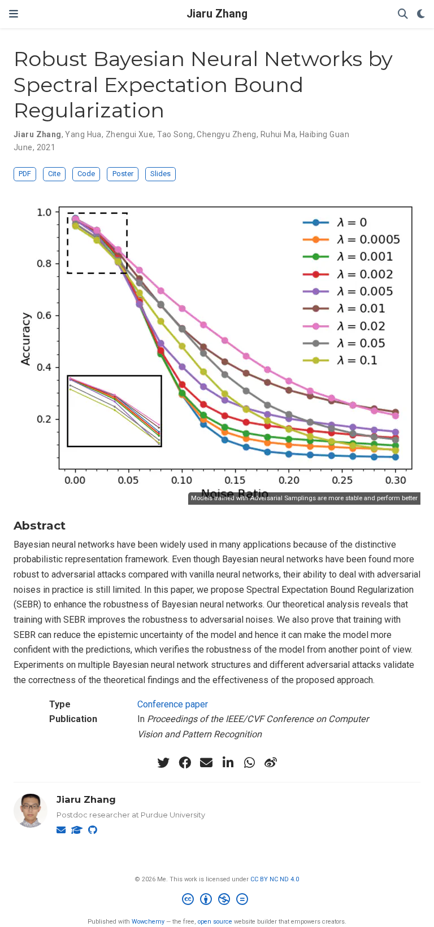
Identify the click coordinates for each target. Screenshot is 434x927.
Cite (54, 173)
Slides (160, 173)
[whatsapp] (249, 762)
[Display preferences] (421, 14)
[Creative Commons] (217, 901)
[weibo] (270, 762)
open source (215, 921)
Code (86, 173)
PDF (25, 173)
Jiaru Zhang (217, 13)
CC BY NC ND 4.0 (274, 879)
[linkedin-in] (227, 762)
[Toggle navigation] (13, 13)
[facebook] (184, 762)
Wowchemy (148, 921)
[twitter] (163, 762)
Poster (122, 173)
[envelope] (206, 762)
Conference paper (172, 704)
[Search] (403, 14)
